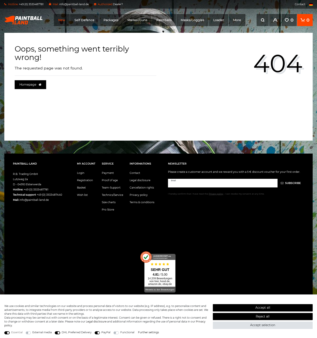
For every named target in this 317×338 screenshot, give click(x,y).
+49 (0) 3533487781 (36, 189)
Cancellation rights (142, 187)
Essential (17, 332)
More (237, 20)
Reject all (263, 316)
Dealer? (118, 4)
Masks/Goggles (192, 20)
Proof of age (110, 180)
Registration (85, 180)
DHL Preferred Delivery (77, 332)
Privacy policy (139, 195)
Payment (108, 173)
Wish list (82, 195)
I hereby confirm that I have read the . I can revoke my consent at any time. (216, 194)
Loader (218, 20)
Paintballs (164, 20)
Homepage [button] (28, 84)
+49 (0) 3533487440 (49, 194)
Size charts (109, 202)
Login (80, 173)
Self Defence (84, 20)
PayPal (105, 332)
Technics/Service (112, 195)
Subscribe (292, 183)
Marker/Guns (137, 20)
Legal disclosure (140, 180)
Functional (127, 332)
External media (42, 332)
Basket (81, 187)
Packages (111, 20)
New (61, 20)
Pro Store (108, 209)
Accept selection (262, 325)
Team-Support (111, 187)
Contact (300, 4)
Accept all (262, 308)
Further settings (148, 332)
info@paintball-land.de (74, 4)
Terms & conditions (142, 202)
